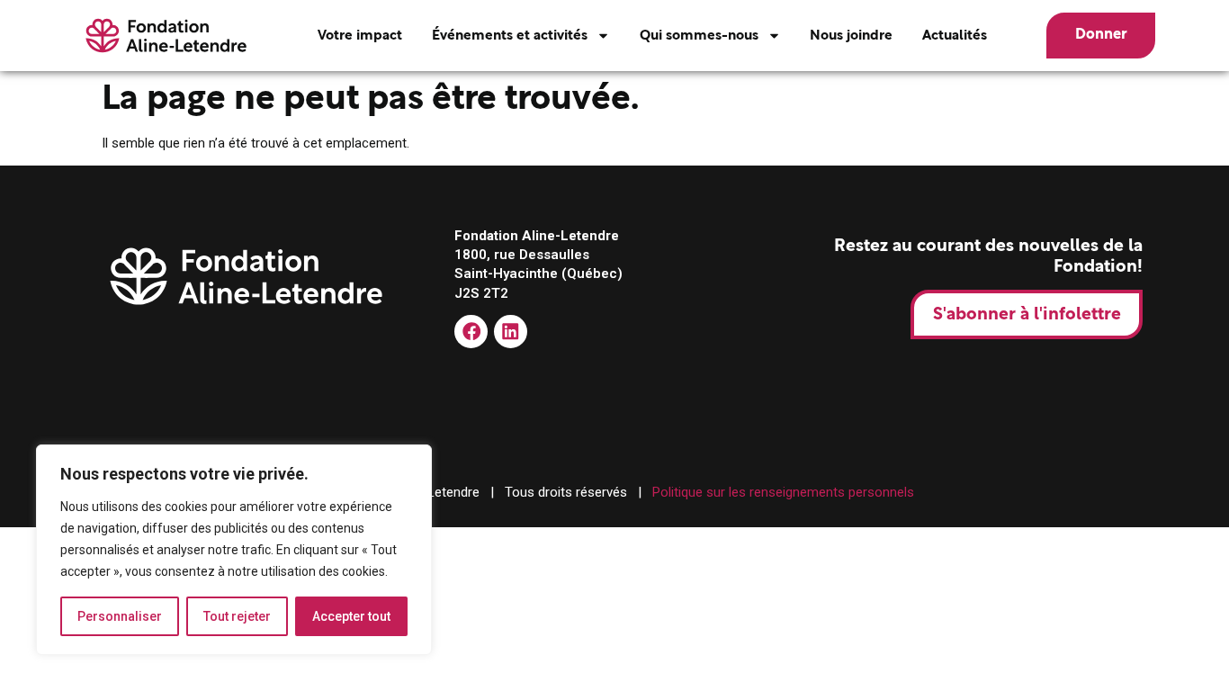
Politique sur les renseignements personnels (783, 492)
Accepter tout (351, 616)
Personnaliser (119, 616)
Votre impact (360, 35)
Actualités (954, 35)
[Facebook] (471, 331)
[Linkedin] (510, 331)
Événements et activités (510, 35)
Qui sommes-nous (699, 35)
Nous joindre (851, 35)
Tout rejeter (237, 616)
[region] (234, 549)
